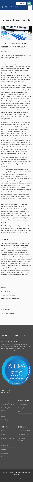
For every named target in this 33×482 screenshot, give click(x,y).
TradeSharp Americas (22, 439)
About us (4, 434)
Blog (19, 411)
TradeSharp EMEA (24, 431)
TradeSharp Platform (8, 404)
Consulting (4, 420)
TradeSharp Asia (23, 434)
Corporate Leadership (7, 438)
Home (3, 431)
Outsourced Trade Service (6, 415)
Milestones (4, 446)
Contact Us (4, 453)
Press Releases (22, 404)
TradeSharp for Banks (6, 409)
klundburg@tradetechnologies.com (11, 298)
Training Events (22, 408)
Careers (3, 449)
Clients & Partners (6, 442)
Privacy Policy (5, 457)
